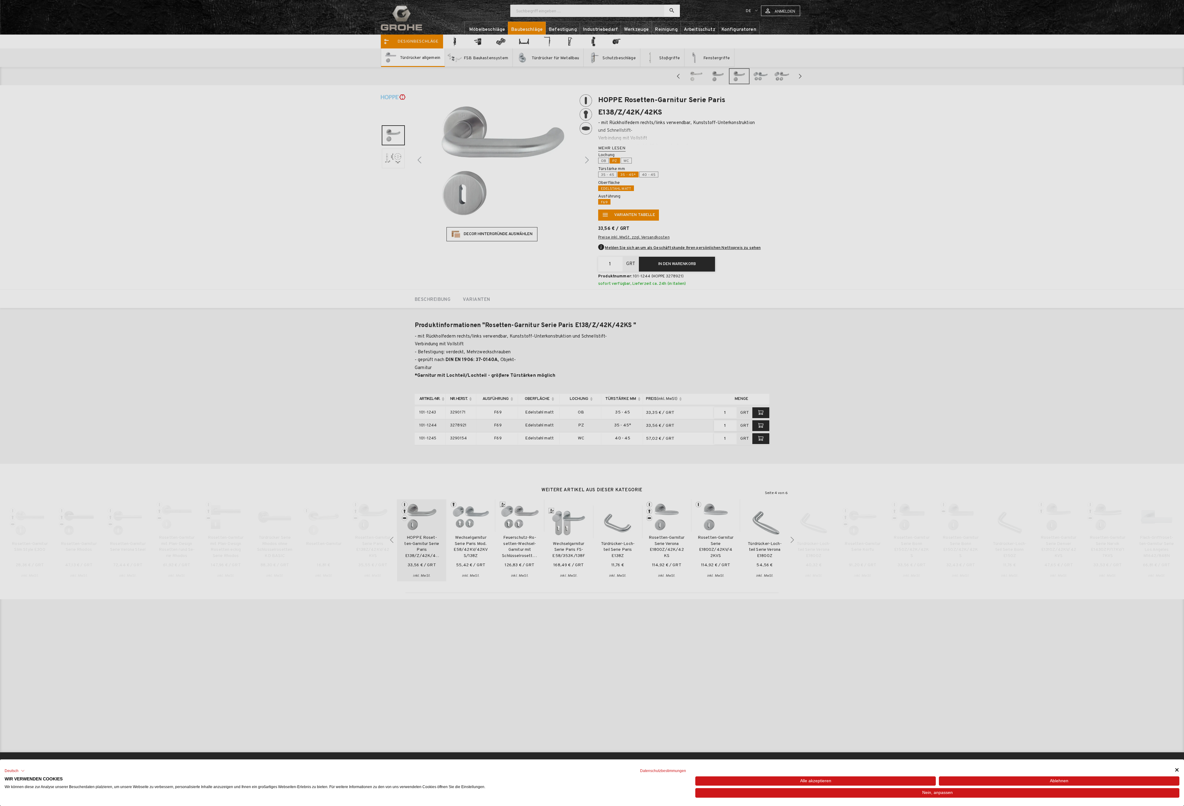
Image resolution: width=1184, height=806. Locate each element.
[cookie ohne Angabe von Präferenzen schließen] (1176, 770)
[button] (15, 770)
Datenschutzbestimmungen (663, 771)
